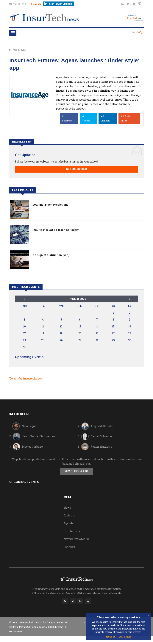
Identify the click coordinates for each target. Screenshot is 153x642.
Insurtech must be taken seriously (56, 229)
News (67, 507)
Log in (36, 4)
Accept (110, 636)
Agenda (69, 523)
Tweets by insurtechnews (26, 378)
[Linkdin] (134, 3)
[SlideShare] (139, 3)
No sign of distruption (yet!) (51, 255)
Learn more (125, 636)
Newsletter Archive (77, 539)
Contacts (69, 547)
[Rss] (122, 3)
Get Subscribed (76, 169)
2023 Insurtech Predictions (50, 204)
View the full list (76, 471)
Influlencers (72, 531)
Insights (69, 515)
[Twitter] (128, 3)
